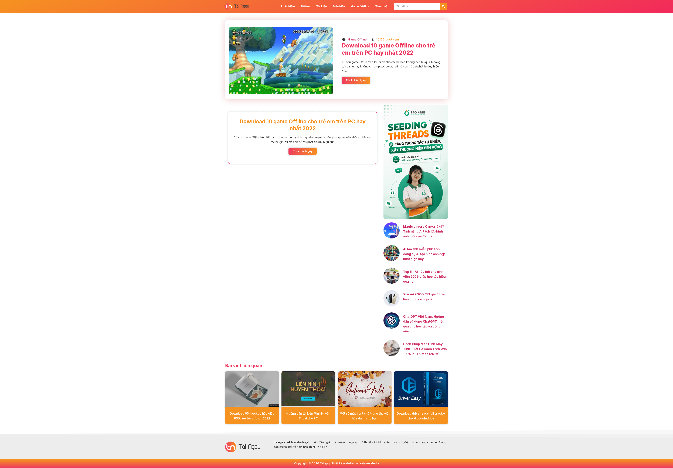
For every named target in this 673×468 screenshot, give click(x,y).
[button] (302, 151)
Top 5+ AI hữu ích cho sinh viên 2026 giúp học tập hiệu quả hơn (424, 276)
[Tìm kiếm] (443, 6)
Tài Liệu (321, 6)
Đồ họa (305, 6)
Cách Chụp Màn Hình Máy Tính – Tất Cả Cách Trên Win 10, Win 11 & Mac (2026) (425, 349)
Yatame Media (369, 463)
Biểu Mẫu (339, 6)
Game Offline (360, 6)
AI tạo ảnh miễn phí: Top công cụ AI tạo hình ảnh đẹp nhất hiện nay (424, 254)
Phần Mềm (288, 6)
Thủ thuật (382, 6)
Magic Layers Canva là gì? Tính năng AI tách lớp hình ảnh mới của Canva (423, 231)
